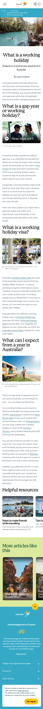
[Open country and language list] (39, 664)
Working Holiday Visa (25, 317)
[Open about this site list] (39, 679)
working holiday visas (21, 278)
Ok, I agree (31, 701)
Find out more (23, 690)
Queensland (15, 414)
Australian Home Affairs (13, 330)
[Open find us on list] (39, 671)
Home (4, 11)
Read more (21, 654)
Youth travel (14, 11)
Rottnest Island (33, 421)
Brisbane (34, 454)
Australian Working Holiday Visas (17, 13)
